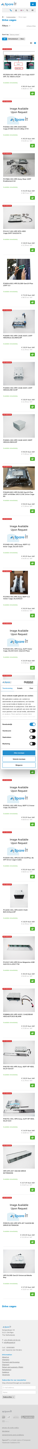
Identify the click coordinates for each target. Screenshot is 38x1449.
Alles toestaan (19, 753)
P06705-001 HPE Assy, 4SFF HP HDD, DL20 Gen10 (18, 1068)
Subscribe (7, 1397)
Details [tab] (19, 688)
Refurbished (13, 39)
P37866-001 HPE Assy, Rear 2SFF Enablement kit (17, 180)
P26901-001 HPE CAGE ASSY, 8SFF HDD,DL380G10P (17, 441)
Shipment (5, 1365)
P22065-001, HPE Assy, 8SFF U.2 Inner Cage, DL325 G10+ (16, 545)
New (22, 39)
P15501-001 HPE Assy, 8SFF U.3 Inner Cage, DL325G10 (19, 806)
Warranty (5, 1360)
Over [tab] (31, 688)
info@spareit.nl (9, 1342)
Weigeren (19, 765)
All (4, 39)
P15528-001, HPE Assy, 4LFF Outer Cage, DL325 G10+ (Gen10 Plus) (17, 650)
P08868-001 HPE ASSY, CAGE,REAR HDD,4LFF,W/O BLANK (18, 1015)
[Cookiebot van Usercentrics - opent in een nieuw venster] (27, 682)
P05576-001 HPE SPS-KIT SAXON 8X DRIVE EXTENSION (18, 1224)
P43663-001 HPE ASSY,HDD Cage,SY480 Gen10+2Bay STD (16, 128)
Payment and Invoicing (10, 1362)
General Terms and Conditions (13, 1435)
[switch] (33, 730)
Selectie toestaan (19, 759)
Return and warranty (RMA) (12, 1367)
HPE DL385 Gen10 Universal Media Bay (17, 1276)
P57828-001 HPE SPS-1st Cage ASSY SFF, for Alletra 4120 (19, 76)
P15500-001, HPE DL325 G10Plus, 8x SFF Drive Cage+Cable (18, 859)
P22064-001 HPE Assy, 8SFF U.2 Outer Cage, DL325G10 (16, 598)
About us (5, 1357)
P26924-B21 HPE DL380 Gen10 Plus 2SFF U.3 (18, 284)
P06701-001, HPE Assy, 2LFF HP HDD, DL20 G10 (18, 1120)
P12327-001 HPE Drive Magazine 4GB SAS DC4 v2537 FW (19, 963)
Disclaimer (6, 1431)
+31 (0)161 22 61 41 (12, 1340)
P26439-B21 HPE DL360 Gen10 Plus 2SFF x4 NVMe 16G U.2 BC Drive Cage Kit (18, 494)
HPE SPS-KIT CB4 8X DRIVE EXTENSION (14, 1172)
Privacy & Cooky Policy (10, 1428)
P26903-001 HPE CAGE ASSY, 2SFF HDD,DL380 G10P (17, 389)
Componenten (11, 17)
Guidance (5, 1372)
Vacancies (6, 1375)
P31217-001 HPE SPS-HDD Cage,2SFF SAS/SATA (14, 232)
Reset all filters (32, 26)
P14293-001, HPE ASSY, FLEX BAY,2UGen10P (15, 911)
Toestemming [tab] (7, 688)
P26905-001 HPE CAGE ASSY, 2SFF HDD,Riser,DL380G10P (17, 337)
